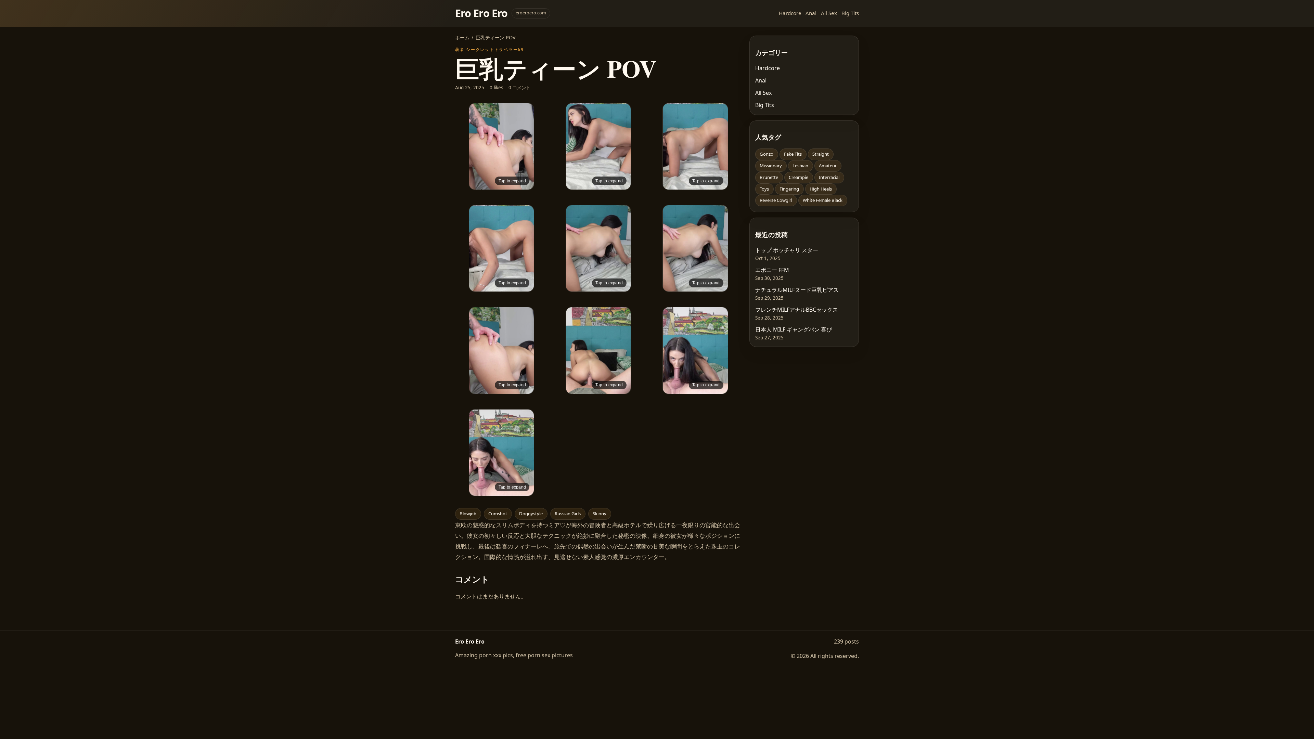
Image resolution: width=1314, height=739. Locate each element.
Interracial (829, 177)
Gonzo (766, 154)
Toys (764, 189)
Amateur (828, 166)
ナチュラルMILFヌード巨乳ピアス (797, 290)
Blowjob (468, 513)
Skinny (599, 513)
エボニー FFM (772, 270)
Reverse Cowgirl (776, 200)
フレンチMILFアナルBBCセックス (796, 309)
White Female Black (822, 200)
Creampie (798, 177)
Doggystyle (531, 513)
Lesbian (800, 166)
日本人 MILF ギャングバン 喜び (793, 329)
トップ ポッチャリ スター (786, 250)
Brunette (769, 177)
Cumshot (497, 513)
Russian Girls (568, 513)
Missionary (771, 166)
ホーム (462, 37)
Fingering (789, 189)
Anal (811, 13)
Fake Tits (793, 154)
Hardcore (790, 13)
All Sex (829, 13)
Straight (820, 154)
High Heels (821, 189)
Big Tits (850, 13)
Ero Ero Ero (481, 13)
